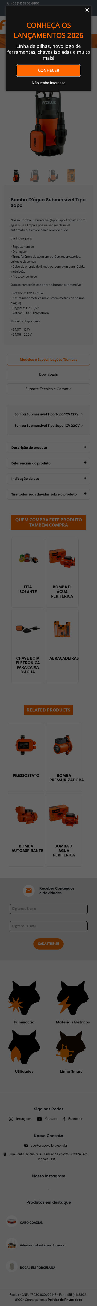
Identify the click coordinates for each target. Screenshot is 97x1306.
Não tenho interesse (48, 83)
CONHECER (48, 70)
